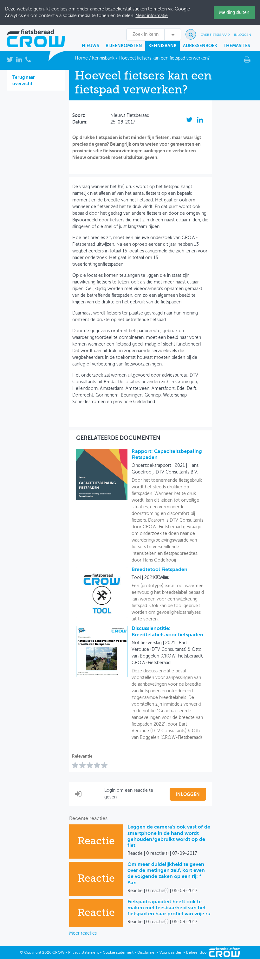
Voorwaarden (170, 953)
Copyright (32, 953)
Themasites (237, 46)
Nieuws (90, 46)
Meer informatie (151, 16)
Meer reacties (83, 933)
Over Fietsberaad (215, 34)
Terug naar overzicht (23, 80)
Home (81, 58)
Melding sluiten (234, 12)
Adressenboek (200, 46)
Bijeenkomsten (124, 46)
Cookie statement (118, 953)
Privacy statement (83, 953)
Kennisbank (162, 46)
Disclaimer (146, 953)
